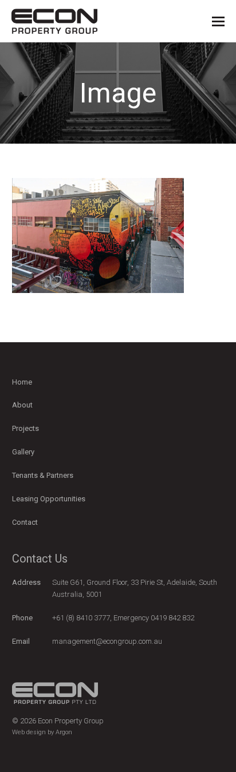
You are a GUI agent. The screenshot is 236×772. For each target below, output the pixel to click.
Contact (25, 522)
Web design (29, 732)
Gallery (23, 452)
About (22, 405)
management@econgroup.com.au (107, 641)
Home (22, 382)
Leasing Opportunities (48, 498)
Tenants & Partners (42, 475)
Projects (25, 428)
